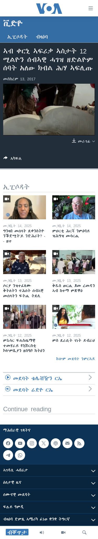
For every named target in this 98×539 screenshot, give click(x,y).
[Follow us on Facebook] (8, 443)
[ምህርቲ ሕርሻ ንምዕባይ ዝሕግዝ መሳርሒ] (73, 207)
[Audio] (42, 532)
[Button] (12, 159)
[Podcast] (56, 443)
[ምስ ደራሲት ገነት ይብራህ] (73, 317)
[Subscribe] (67, 443)
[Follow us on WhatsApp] (20, 455)
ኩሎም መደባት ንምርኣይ (75, 359)
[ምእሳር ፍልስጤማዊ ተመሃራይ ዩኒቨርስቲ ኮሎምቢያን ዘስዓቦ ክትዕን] (24, 317)
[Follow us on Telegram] (8, 455)
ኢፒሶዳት (17, 37)
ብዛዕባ (42, 37)
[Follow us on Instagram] (32, 443)
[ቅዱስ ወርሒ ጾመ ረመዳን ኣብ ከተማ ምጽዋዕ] (73, 262)
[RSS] (79, 443)
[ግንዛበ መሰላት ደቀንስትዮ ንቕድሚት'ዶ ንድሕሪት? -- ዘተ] (24, 207)
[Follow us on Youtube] (20, 443)
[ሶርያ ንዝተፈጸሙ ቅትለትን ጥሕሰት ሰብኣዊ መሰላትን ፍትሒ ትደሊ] (24, 262)
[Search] (84, 532)
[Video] (63, 532)
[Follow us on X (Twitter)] (44, 443)
